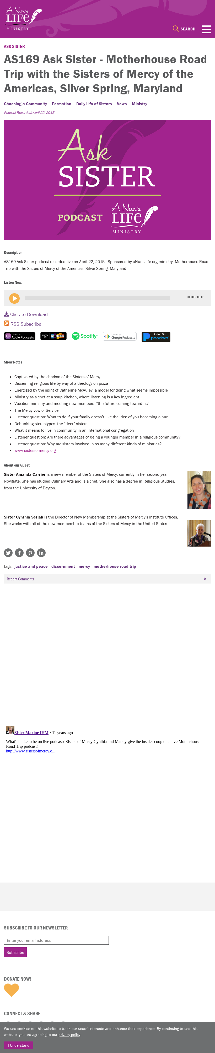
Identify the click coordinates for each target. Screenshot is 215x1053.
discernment (63, 566)
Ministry (139, 103)
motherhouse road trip (115, 566)
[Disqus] (107, 653)
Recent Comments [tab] (20, 578)
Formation (61, 103)
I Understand (18, 1045)
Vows (122, 103)
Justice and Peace (31, 566)
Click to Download (28, 314)
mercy (84, 566)
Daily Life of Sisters (94, 103)
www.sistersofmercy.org (35, 450)
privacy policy (69, 1034)
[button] (14, 298)
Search (188, 28)
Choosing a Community (25, 103)
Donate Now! (17, 979)
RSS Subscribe (25, 324)
